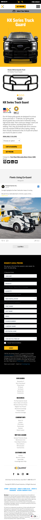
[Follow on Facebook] (14, 474)
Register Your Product (20, 406)
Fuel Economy (20, 447)
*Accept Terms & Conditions (14, 342)
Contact (20, 455)
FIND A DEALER (36, 2)
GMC (34, 157)
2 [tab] (19, 95)
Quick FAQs (20, 459)
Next (21, 98)
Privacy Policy (20, 361)
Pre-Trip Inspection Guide (20, 401)
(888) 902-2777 (4, 1)
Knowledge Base (26, 364)
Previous (18, 98)
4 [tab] (23, 95)
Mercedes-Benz (22, 157)
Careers (20, 422)
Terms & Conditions (9, 355)
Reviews (20, 428)
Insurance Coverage (20, 412)
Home (10, 70)
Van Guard (20, 389)
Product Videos (21, 410)
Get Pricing (20, 6)
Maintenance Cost (20, 440)
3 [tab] (21, 95)
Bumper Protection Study (20, 438)
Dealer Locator (20, 430)
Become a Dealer (20, 457)
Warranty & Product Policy (20, 404)
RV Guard (20, 387)
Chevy (30, 157)
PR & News (20, 424)
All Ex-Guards (16, 70)
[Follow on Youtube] (27, 474)
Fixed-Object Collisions (21, 442)
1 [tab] (17, 95)
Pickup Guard (20, 385)
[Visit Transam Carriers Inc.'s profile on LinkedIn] (3, 186)
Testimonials (20, 426)
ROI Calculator (20, 445)
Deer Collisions (20, 444)
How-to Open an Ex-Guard (20, 403)
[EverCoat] (17, 110)
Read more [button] (5, 195)
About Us (20, 420)
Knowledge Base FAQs (20, 461)
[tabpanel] (20, 83)
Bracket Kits (20, 391)
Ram (15, 157)
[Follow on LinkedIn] (18, 474)
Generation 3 (20, 381)
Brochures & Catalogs (20, 408)
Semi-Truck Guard (20, 383)
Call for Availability (11, 147)
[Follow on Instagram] (23, 474)
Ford (23, 70)
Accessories (20, 393)
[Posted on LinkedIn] (38, 186)
